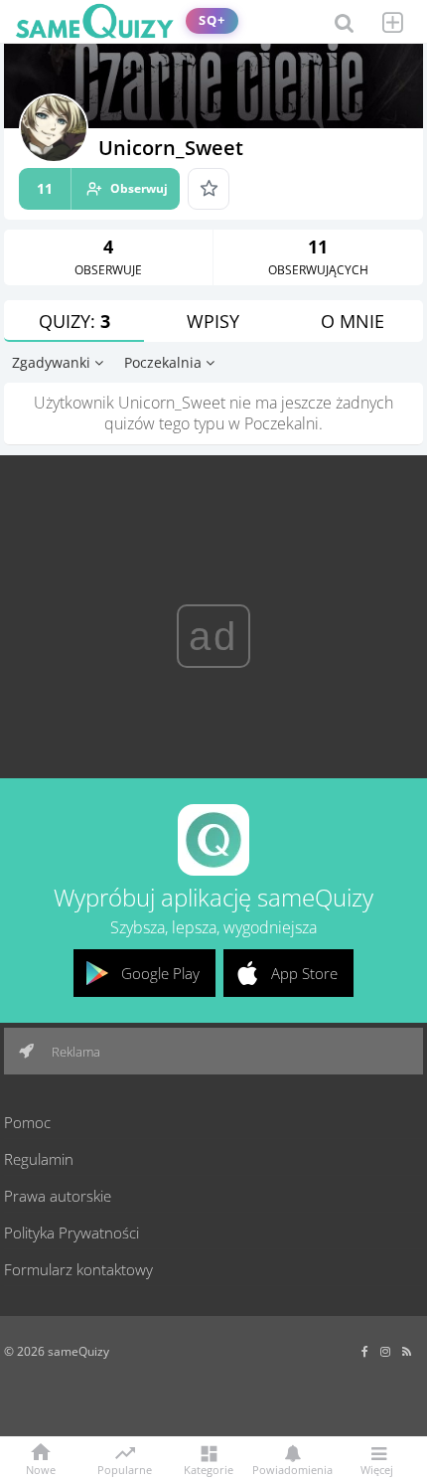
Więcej (376, 1468)
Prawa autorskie (57, 1196)
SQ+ (212, 20)
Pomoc (27, 1122)
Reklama (74, 1052)
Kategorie (208, 1468)
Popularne (124, 1468)
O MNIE (352, 321)
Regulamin (38, 1159)
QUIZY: (74, 321)
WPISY (213, 321)
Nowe (41, 1468)
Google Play (160, 973)
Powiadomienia (292, 1468)
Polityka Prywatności (71, 1232)
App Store (304, 973)
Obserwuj (102, 188)
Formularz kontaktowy (78, 1269)
